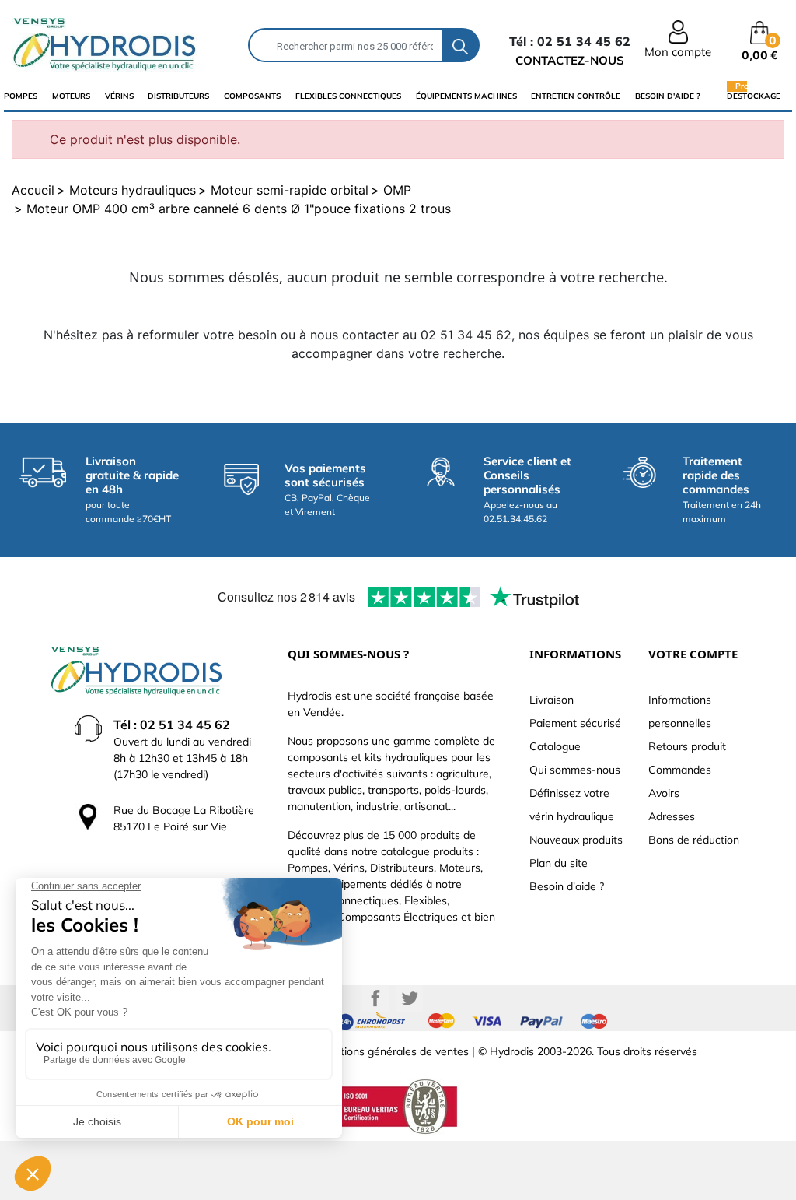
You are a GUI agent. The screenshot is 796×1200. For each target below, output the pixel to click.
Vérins (119, 96)
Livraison (551, 700)
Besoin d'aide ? (667, 96)
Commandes (679, 770)
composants (252, 96)
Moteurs (71, 96)
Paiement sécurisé (575, 723)
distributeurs (178, 96)
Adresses (671, 816)
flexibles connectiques (348, 96)
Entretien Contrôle (575, 96)
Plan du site (558, 863)
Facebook (375, 998)
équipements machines (466, 96)
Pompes (20, 96)
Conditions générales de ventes (390, 1051)
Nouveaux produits (576, 840)
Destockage (753, 95)
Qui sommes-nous (574, 770)
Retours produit (687, 746)
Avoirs (663, 793)
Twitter (409, 998)
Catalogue (555, 746)
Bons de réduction (693, 840)
